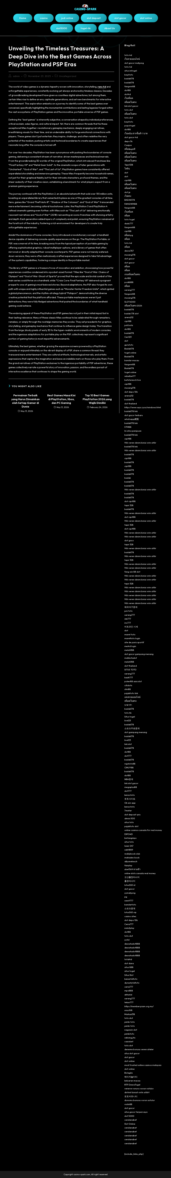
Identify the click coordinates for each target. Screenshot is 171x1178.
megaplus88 (130, 787)
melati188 (129, 650)
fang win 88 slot (132, 571)
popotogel (129, 125)
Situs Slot (128, 975)
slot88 (127, 90)
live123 (127, 720)
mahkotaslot (130, 658)
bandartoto (130, 904)
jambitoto (129, 1033)
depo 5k (128, 141)
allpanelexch (130, 861)
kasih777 (128, 677)
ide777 (127, 618)
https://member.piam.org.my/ (139, 1006)
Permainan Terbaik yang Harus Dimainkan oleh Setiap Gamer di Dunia (25, 401)
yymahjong (129, 892)
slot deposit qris (132, 814)
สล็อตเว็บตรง (130, 102)
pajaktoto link (131, 693)
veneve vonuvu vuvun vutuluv (139, 1088)
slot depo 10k (131, 391)
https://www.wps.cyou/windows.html (142, 407)
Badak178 (129, 348)
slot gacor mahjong (134, 63)
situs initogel (130, 70)
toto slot (128, 109)
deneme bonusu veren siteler (139, 1049)
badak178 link (131, 411)
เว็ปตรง (127, 196)
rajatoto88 (129, 763)
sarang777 (129, 290)
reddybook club (132, 853)
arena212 (128, 317)
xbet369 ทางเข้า (132, 869)
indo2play (129, 928)
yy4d (126, 939)
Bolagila (128, 1072)
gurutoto (128, 344)
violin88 (128, 1104)
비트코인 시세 (131, 626)
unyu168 (128, 1010)
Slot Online (129, 1123)
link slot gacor (131, 106)
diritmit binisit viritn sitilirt (136, 1092)
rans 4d (102, 86)
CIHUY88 (129, 767)
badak (127, 477)
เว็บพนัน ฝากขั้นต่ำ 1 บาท (136, 133)
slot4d (127, 94)
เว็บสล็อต (128, 98)
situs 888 (128, 967)
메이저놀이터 (130, 1076)
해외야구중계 (130, 607)
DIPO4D (128, 834)
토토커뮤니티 (130, 1096)
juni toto (128, 611)
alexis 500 (129, 818)
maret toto (129, 634)
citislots (128, 685)
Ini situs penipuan (132, 430)
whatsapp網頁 (131, 419)
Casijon (128, 145)
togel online (130, 352)
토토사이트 (129, 798)
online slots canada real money (140, 873)
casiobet (128, 1041)
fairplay (128, 865)
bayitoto (128, 74)
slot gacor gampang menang (138, 654)
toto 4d (128, 55)
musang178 (129, 254)
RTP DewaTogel (132, 1084)
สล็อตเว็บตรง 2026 (133, 305)
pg (125, 896)
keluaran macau (132, 1080)
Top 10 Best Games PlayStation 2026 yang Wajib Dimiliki (97, 399)
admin (16, 76)
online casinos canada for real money (143, 830)
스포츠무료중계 (132, 728)
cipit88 (127, 180)
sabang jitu (129, 1037)
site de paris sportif (134, 642)
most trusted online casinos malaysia (142, 1065)
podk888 (128, 282)
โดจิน (127, 168)
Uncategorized (67, 76)
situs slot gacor (132, 1053)
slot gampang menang (135, 732)
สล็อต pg (128, 235)
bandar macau (131, 360)
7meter (128, 810)
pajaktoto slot (131, 826)
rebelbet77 (130, 376)
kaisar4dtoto (130, 979)
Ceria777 (128, 924)
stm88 (127, 689)
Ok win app (130, 802)
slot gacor (129, 258)
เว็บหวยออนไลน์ (132, 59)
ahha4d (128, 994)
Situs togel (129, 716)
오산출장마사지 (132, 877)
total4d (128, 959)
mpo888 (128, 990)
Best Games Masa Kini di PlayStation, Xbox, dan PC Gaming (61, 399)
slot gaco (129, 540)
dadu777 (128, 223)
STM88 (127, 427)
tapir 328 (128, 505)
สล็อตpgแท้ (129, 149)
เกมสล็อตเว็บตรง (132, 274)
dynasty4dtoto (131, 982)
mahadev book (131, 857)
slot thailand (130, 403)
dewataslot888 (132, 943)
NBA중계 (128, 779)
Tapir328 (128, 164)
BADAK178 (129, 199)
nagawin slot (130, 1029)
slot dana (129, 963)
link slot (128, 744)
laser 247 (128, 845)
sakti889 (128, 849)
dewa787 (129, 250)
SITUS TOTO (130, 669)
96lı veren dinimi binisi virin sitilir (140, 442)
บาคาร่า (128, 705)
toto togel (129, 219)
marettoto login (132, 638)
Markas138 (129, 1014)
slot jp (127, 192)
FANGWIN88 (130, 203)
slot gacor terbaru (133, 415)
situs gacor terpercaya (135, 1112)
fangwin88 (129, 86)
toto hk (127, 712)
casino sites (130, 916)
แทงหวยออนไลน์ (132, 697)
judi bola (128, 325)
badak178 (129, 78)
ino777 (127, 622)
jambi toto (129, 1022)
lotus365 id (129, 885)
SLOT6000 (129, 301)
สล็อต (127, 215)
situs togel (129, 971)
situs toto (129, 822)
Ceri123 (128, 337)
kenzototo (129, 795)
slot (126, 172)
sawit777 (128, 900)
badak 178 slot (131, 313)
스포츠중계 (129, 908)
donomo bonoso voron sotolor (139, 1100)
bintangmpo (130, 838)
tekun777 (128, 1002)
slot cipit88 (130, 501)
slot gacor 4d (131, 137)
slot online (129, 1061)
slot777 (128, 755)
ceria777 (128, 986)
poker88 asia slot (133, 681)
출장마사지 (129, 881)
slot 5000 (129, 1116)
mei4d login (130, 646)
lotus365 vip (130, 912)
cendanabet (130, 1119)
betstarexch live (132, 380)
